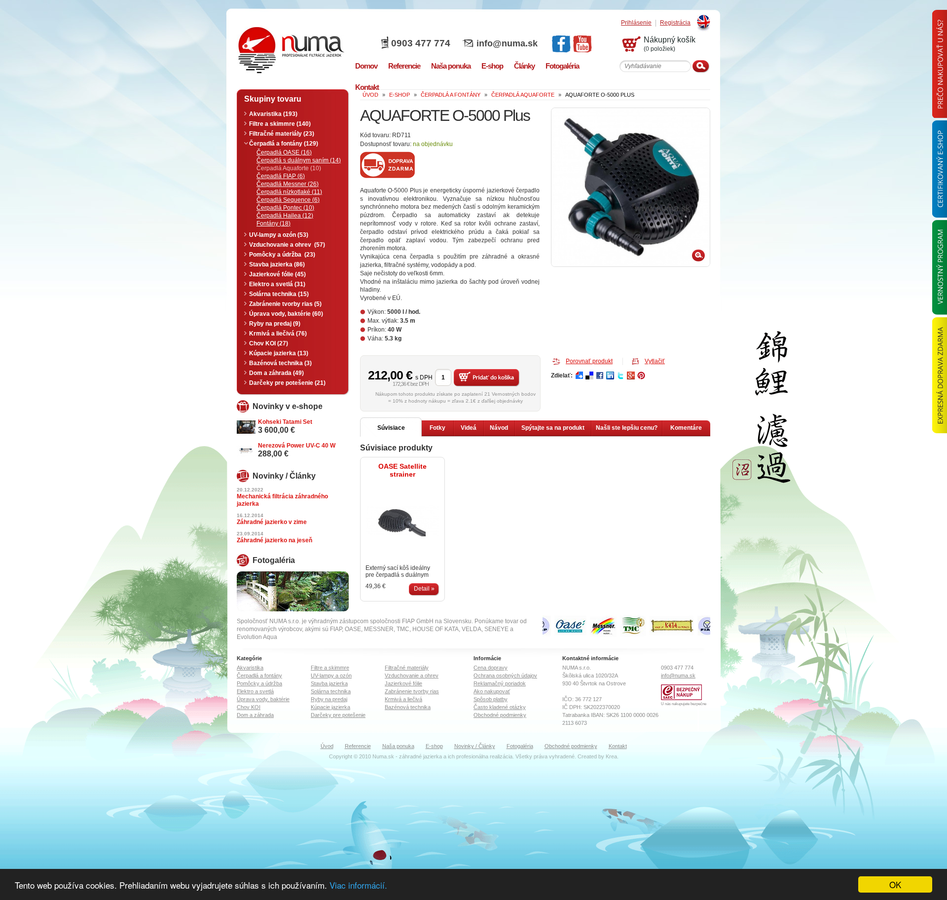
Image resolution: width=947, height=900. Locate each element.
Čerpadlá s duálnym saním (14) (298, 160)
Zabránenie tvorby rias (412, 691)
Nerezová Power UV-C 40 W (296, 445)
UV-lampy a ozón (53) (278, 234)
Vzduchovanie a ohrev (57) (287, 244)
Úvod (327, 746)
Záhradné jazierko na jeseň (274, 540)
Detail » (424, 588)
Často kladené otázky (500, 707)
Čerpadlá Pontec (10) (285, 207)
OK (895, 884)
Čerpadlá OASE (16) (284, 152)
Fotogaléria (520, 746)
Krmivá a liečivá (403, 699)
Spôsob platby (491, 699)
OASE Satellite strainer (402, 470)
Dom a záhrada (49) (276, 373)
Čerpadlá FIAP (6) (280, 176)
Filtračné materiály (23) (281, 133)
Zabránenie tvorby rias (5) (285, 303)
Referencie (358, 746)
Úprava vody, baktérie (263, 699)
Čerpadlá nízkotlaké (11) (289, 191)
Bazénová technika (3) (280, 363)
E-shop (434, 746)
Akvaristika (250, 668)
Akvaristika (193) (273, 114)
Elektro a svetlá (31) (277, 284)
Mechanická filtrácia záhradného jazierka (282, 500)
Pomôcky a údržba (259, 683)
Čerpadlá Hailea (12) (284, 215)
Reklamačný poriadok (500, 683)
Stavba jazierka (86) (277, 264)
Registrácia (675, 23)
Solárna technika (331, 691)
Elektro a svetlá (255, 691)
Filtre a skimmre (330, 668)
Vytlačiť (655, 361)
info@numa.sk (507, 43)
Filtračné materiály (407, 668)
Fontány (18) (273, 223)
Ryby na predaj (329, 699)
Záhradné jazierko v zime (272, 522)
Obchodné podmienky (500, 715)
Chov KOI (248, 707)
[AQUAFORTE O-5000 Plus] (630, 187)
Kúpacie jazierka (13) (278, 353)
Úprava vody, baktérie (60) (286, 313)
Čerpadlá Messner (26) (287, 184)
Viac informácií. (358, 885)
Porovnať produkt (589, 361)
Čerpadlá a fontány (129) (283, 143)
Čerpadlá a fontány (259, 675)
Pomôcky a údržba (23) (282, 254)
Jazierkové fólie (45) (277, 274)
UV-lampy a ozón (331, 675)
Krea (611, 756)
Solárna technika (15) (279, 294)
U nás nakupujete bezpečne (683, 704)
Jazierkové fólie (403, 683)
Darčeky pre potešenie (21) (287, 382)
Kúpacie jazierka (330, 707)
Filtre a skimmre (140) (280, 123)
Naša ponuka (398, 746)
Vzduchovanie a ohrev (411, 675)
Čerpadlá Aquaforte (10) (288, 168)
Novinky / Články (474, 746)
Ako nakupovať (492, 691)
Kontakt (618, 746)
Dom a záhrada (255, 715)
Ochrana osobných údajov (505, 675)
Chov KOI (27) (268, 343)
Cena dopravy (491, 668)
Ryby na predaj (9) (274, 323)
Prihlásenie (636, 23)
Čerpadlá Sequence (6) (288, 199)
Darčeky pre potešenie (338, 715)
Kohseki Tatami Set (285, 421)
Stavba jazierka (329, 683)
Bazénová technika (408, 707)
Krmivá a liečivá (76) (278, 333)
